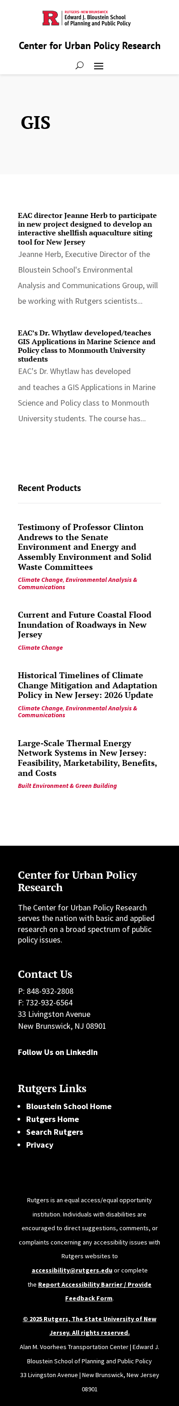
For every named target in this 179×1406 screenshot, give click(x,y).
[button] (98, 65)
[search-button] (80, 65)
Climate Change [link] (40, 579)
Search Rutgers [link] (54, 1132)
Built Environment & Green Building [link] (67, 785)
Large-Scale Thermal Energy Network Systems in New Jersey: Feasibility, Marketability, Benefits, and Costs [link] (87, 757)
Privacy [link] (39, 1144)
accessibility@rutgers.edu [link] (72, 1270)
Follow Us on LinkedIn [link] (58, 1052)
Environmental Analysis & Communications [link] (77, 583)
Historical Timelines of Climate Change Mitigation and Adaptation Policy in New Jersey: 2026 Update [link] (87, 685)
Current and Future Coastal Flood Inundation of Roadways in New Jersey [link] (84, 624)
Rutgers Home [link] (52, 1119)
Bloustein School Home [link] (69, 1106)
